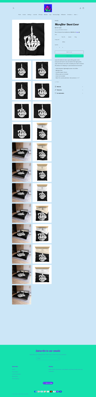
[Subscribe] (58, 358)
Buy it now (69, 55)
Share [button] (57, 81)
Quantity (56, 44)
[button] (13, 8)
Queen (69, 36)
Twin (57, 36)
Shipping (56, 29)
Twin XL (63, 36)
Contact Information (16, 374)
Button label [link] (21, 328)
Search (13, 369)
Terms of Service (15, 378)
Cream (57, 41)
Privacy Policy (15, 371)
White (63, 41)
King (76, 36)
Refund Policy (15, 376)
